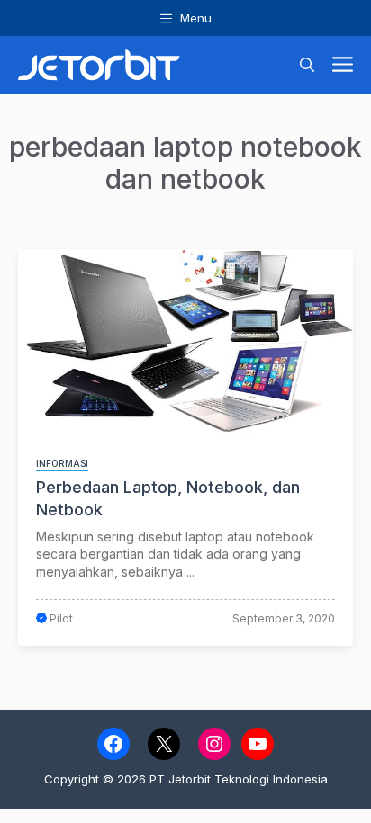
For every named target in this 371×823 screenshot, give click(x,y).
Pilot (61, 618)
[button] (307, 65)
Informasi (62, 463)
